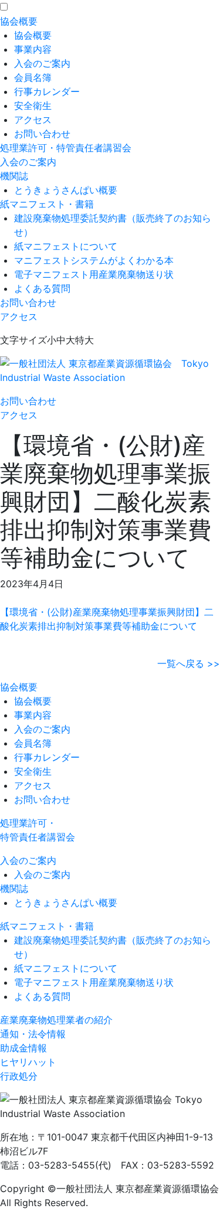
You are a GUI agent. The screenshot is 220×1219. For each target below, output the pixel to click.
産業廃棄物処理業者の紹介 (56, 1020)
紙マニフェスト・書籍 (47, 204)
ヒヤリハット (28, 1062)
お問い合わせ (42, 133)
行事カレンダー (47, 91)
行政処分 (19, 1076)
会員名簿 (33, 77)
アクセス (33, 119)
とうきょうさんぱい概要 (65, 190)
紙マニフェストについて (65, 246)
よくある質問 (42, 288)
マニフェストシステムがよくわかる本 (94, 260)
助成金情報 (23, 1048)
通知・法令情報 (33, 1034)
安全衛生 (33, 105)
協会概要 (19, 21)
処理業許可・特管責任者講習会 (65, 148)
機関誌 (14, 176)
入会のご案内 (42, 63)
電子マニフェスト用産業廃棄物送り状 (94, 274)
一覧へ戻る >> (188, 663)
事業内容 (33, 49)
